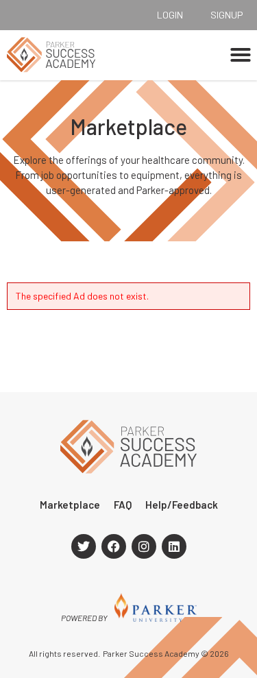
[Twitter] (83, 546)
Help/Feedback (181, 504)
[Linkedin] (174, 546)
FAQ (123, 504)
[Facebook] (113, 546)
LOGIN (170, 15)
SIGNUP (226, 15)
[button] (240, 54)
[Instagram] (144, 546)
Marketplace (70, 504)
